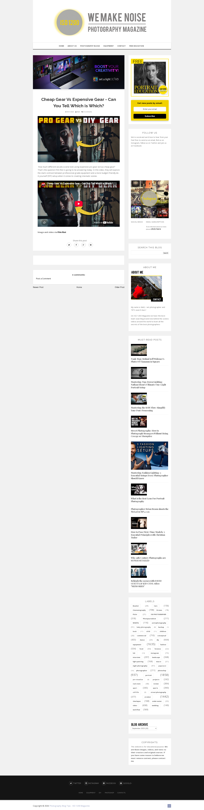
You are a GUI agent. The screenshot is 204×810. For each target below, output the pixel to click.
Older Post (119, 287)
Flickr (135, 614)
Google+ (127, 783)
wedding (155, 706)
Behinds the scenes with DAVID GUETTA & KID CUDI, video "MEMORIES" (146, 583)
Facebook (111, 783)
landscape (156, 657)
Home (79, 287)
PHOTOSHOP (109, 793)
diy (158, 640)
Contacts (121, 793)
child (148, 631)
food (141, 649)
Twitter (77, 783)
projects (156, 680)
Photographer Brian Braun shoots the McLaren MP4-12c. (150, 510)
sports (155, 688)
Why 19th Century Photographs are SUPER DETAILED (148, 559)
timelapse (137, 701)
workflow (136, 710)
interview (136, 657)
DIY (100, 793)
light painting (138, 662)
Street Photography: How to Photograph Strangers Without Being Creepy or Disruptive (149, 433)
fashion (163, 645)
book (135, 631)
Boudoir (136, 606)
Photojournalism (149, 619)
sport (135, 688)
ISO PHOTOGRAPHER (158, 614)
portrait (148, 675)
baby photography (144, 627)
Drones (159, 610)
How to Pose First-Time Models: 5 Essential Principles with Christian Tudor (148, 535)
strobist (147, 697)
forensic (158, 649)
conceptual (161, 636)
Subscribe (150, 116)
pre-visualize (138, 680)
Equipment (90, 793)
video (135, 706)
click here (156, 229)
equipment (137, 645)
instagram (155, 653)
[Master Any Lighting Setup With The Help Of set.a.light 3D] (78, 72)
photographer (141, 671)
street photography (158, 692)
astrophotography (159, 623)
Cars (155, 606)
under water (157, 701)
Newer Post (38, 287)
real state (137, 684)
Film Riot (62, 232)
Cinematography (139, 610)
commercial (141, 636)
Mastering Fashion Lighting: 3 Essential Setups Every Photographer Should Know (149, 475)
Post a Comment (43, 278)
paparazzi (162, 666)
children (163, 631)
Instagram (93, 783)
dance (142, 640)
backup (161, 627)
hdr (134, 653)
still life (136, 692)
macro (158, 662)
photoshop (162, 671)
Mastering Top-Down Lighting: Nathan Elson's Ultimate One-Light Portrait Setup (148, 385)
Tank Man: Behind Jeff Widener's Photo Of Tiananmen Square (147, 360)
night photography (140, 666)
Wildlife (136, 623)
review (156, 684)
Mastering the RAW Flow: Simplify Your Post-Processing (148, 409)
